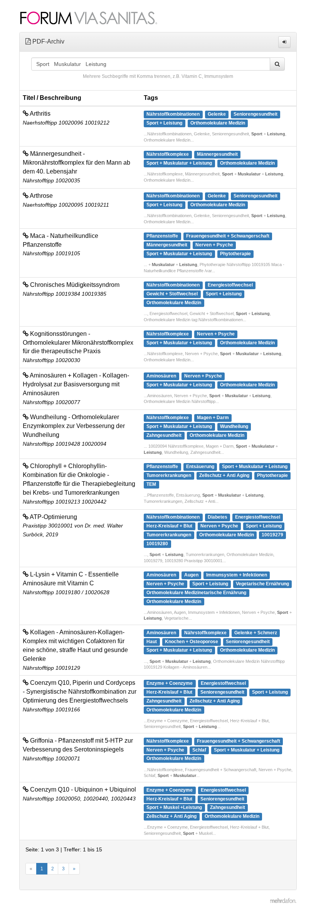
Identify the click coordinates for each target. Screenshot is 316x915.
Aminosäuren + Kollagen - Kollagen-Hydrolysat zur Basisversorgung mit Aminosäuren (76, 384)
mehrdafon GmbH (283, 901)
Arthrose (41, 195)
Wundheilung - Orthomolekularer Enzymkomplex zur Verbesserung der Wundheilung (74, 426)
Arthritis (39, 113)
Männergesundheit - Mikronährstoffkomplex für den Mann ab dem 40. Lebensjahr (76, 162)
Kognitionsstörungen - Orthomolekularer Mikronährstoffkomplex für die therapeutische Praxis (78, 342)
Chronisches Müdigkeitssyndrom (74, 284)
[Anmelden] (284, 42)
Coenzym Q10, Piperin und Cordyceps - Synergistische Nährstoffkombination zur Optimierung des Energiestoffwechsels (79, 691)
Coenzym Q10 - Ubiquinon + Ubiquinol (82, 789)
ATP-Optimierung (53, 517)
